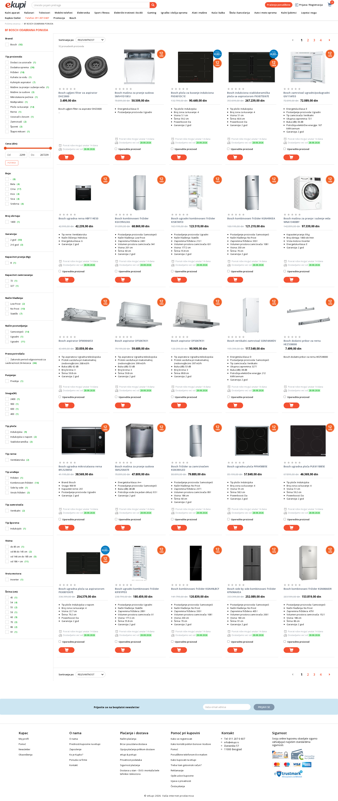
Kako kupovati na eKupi (183, 759)
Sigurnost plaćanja (130, 765)
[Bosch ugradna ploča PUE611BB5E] (308, 440)
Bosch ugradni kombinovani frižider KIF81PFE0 (137, 590)
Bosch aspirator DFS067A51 (131, 340)
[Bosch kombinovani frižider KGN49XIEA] (252, 192)
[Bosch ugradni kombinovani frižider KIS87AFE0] (195, 192)
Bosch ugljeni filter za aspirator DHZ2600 (77, 94)
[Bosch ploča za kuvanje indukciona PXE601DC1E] (195, 67)
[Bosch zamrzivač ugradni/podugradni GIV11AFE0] (308, 67)
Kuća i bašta (218, 12)
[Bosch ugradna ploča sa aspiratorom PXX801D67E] (83, 563)
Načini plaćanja (128, 738)
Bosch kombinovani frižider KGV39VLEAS (132, 220)
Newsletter (24, 749)
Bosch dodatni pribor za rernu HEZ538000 (302, 342)
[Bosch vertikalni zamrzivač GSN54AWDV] (252, 315)
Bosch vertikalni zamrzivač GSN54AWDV (251, 340)
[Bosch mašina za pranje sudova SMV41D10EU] (139, 67)
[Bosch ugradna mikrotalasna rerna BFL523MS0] (83, 440)
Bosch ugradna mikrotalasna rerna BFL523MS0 (80, 468)
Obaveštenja (25, 754)
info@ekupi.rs (231, 742)
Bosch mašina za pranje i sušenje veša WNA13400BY (307, 220)
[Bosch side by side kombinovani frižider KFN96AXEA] (252, 563)
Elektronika (83, 12)
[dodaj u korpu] (66, 157)
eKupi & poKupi (128, 754)
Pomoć (22, 744)
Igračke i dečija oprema (174, 12)
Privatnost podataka (131, 759)
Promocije (59, 18)
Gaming (151, 12)
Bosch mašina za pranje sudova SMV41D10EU (134, 94)
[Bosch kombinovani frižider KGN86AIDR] (308, 563)
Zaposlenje (75, 749)
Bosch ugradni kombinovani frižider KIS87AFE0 (193, 220)
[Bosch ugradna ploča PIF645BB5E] (252, 440)
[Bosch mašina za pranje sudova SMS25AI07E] (139, 440)
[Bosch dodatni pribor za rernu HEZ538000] (308, 315)
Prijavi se (264, 707)
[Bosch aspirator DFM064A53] (83, 315)
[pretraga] (153, 5)
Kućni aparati (12, 12)
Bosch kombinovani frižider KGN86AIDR (308, 588)
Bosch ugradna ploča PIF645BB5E (247, 466)
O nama (73, 738)
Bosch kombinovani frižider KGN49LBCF (195, 588)
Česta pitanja (178, 786)
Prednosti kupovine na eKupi (84, 744)
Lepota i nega (309, 12)
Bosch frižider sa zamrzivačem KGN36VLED (190, 468)
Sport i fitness (101, 12)
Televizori (44, 12)
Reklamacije (177, 770)
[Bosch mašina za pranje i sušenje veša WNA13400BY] (308, 192)
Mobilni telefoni (64, 12)
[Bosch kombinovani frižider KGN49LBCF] (195, 563)
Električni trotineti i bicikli (128, 12)
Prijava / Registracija (311, 4)
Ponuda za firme (78, 759)
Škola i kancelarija (239, 12)
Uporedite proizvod (129, 149)
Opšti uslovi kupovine (182, 775)
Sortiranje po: (66, 39)
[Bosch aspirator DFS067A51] (139, 315)
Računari (29, 12)
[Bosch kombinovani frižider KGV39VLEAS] (139, 192)
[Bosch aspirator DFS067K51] (195, 315)
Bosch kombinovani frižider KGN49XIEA (251, 218)
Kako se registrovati (181, 738)
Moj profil (24, 738)
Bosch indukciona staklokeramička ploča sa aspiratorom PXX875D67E (248, 94)
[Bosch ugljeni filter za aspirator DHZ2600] (83, 67)
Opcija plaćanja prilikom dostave (137, 749)
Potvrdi (12, 163)
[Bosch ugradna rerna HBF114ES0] (83, 192)
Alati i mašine (199, 12)
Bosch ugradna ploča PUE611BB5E (304, 466)
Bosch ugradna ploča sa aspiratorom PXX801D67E (81, 590)
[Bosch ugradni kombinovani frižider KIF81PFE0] (139, 563)
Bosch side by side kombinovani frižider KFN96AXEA (251, 590)
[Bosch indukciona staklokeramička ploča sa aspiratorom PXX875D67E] (251, 67)
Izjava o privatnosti (181, 781)
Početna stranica (12, 23)
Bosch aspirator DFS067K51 (187, 340)
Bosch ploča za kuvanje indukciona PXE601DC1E (192, 94)
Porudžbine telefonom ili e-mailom (189, 754)
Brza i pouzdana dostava (133, 744)
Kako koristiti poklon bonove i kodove (191, 744)
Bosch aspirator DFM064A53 (76, 340)
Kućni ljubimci (289, 12)
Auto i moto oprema (265, 12)
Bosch (73, 18)
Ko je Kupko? (76, 754)
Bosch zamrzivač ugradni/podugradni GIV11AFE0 (306, 94)
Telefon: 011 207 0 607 (37, 18)
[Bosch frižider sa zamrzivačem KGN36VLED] (195, 440)
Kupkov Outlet (13, 18)
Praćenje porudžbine (278, 4)
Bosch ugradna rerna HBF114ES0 (78, 218)
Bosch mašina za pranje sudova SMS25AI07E (134, 468)
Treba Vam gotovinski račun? (186, 765)
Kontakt (73, 765)
